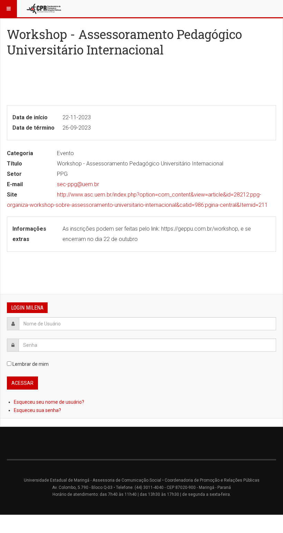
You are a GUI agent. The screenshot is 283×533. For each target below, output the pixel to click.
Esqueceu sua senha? (37, 410)
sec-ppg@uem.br (78, 184)
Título (14, 163)
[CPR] (44, 8)
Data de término (33, 127)
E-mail (15, 184)
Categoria (20, 153)
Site (12, 194)
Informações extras (29, 233)
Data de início (30, 117)
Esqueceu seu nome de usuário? (49, 402)
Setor (14, 174)
